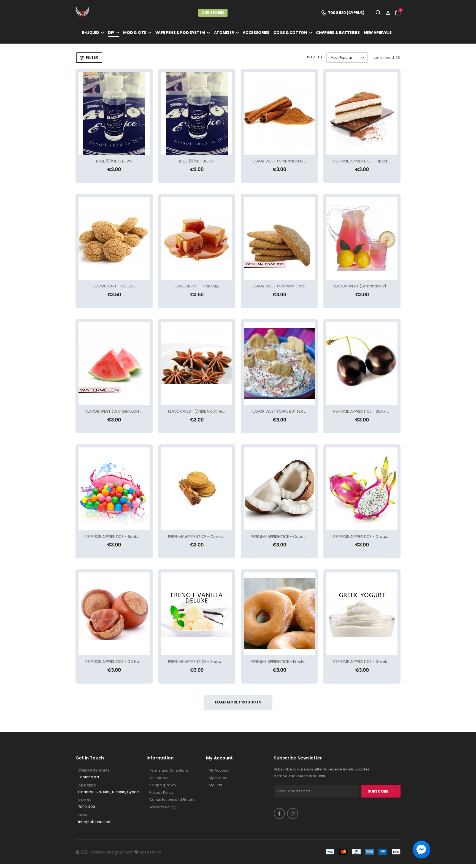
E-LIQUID (90, 32)
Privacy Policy (161, 792)
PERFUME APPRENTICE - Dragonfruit (365, 536)
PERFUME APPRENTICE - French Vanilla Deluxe (209, 661)
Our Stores (213, 12)
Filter (92, 57)
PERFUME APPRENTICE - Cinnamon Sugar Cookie (212, 536)
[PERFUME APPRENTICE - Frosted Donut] (279, 613)
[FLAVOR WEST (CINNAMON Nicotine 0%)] (279, 113)
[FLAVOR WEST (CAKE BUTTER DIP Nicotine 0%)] (279, 363)
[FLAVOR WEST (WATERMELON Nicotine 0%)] (114, 363)
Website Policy (162, 807)
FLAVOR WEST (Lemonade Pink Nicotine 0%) (374, 286)
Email (83, 815)
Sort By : (315, 57)
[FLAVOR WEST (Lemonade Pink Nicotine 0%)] (361, 238)
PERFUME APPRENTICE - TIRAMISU (362, 161)
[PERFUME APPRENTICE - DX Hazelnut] (114, 614)
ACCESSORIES (256, 32)
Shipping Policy (162, 785)
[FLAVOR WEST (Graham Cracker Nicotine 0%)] (279, 238)
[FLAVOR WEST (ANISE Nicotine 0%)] (196, 363)
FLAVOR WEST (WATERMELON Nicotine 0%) (124, 411)
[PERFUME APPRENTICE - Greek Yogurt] (361, 614)
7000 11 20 (86, 807)
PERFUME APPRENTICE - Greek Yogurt (367, 661)
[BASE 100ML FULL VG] (114, 113)
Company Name (93, 770)
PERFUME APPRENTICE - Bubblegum (117, 536)
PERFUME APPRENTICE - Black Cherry (366, 411)
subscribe (378, 791)
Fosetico (153, 852)
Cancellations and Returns (172, 800)
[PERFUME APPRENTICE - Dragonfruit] (361, 488)
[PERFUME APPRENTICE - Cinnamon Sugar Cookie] (196, 489)
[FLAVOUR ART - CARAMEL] (196, 238)
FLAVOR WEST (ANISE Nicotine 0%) (199, 411)
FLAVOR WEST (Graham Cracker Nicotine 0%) (293, 286)
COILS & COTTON (290, 32)
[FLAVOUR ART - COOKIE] (114, 238)
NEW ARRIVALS (378, 32)
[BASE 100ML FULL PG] (196, 113)
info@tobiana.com (95, 822)
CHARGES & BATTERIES (337, 32)
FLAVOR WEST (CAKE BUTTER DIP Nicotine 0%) (292, 411)
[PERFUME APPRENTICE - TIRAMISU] (361, 113)
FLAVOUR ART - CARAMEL (196, 286)
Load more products (238, 702)
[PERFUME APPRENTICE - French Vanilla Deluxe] (196, 614)
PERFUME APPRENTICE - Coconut (280, 536)
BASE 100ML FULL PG (196, 161)
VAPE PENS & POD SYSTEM (180, 32)
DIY (111, 32)
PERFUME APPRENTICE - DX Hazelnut (118, 661)
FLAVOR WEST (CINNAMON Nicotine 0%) (287, 161)
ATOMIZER (224, 32)
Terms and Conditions (169, 770)
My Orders (218, 778)
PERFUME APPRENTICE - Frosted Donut (285, 661)
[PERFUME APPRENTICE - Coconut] (279, 488)
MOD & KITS (134, 32)
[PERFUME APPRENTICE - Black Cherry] (361, 363)
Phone (84, 800)
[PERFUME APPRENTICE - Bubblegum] (114, 488)
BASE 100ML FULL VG (114, 161)
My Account (219, 770)
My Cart (215, 785)
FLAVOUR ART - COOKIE (114, 286)
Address (87, 785)
